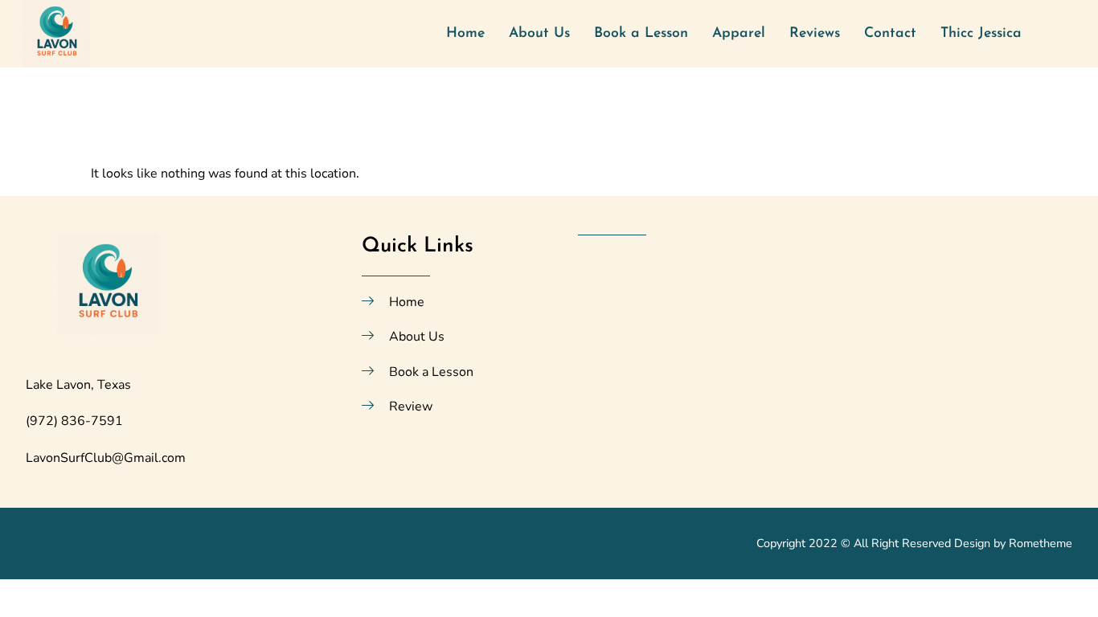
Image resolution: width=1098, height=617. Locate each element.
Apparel (738, 33)
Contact (890, 33)
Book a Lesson (641, 33)
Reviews (814, 33)
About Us (539, 33)
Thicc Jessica (981, 33)
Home (465, 33)
